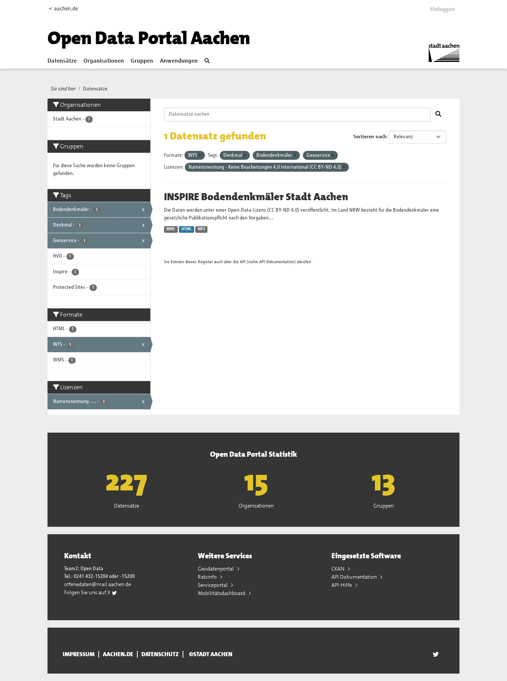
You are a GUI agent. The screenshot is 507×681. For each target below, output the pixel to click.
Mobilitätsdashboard (222, 593)
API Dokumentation (354, 576)
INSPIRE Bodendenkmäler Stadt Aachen (256, 197)
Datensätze (62, 61)
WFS (201, 229)
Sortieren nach (369, 136)
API (243, 261)
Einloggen (442, 9)
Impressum (79, 654)
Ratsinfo (208, 576)
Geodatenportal (216, 568)
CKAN (338, 568)
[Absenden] (438, 115)
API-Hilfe (342, 585)
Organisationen (104, 61)
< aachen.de (63, 8)
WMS (170, 229)
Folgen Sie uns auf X (87, 592)
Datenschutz (160, 654)
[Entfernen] (200, 155)
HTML (186, 229)
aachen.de (118, 654)
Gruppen (142, 61)
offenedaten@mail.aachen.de (97, 584)
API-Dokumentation (276, 261)
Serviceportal (213, 585)
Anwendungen (179, 61)
